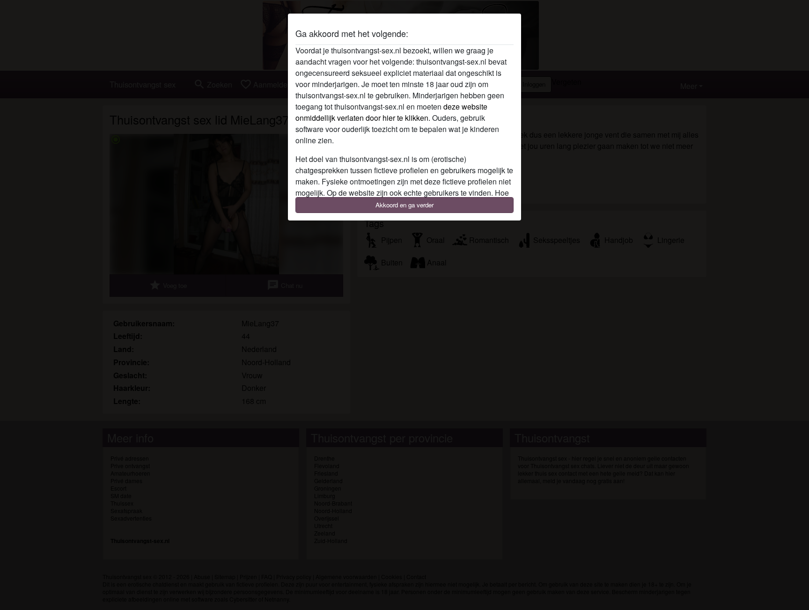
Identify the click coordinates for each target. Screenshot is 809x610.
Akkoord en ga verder (404, 204)
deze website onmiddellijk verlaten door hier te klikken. (391, 112)
